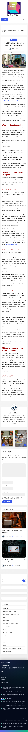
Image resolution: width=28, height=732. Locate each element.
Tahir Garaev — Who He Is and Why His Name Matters (14, 724)
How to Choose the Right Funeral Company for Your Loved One (15, 721)
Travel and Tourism (7, 651)
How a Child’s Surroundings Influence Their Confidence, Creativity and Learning (14, 688)
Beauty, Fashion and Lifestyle (9, 611)
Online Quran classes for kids (11, 100)
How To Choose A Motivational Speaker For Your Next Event (14, 692)
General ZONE (6, 626)
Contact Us (3, 677)
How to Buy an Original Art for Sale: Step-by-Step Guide (14, 701)
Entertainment (6, 620)
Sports (4, 645)
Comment (5, 462)
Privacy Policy (4, 674)
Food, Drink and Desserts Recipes (10, 623)
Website (5, 492)
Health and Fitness (7, 629)
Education (13, 39)
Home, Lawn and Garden (8, 633)
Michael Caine (15, 48)
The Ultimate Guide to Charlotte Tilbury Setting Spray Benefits (13, 727)
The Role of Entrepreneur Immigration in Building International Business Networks (13, 703)
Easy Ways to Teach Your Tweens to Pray (11, 685)
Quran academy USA (11, 244)
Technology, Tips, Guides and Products (12, 648)
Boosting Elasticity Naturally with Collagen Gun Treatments (15, 723)
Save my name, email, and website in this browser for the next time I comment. (12, 498)
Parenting (5, 639)
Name (4, 480)
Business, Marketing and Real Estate (11, 614)
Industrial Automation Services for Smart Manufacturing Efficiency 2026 (14, 709)
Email (4, 486)
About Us (3, 679)
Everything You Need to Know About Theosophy (12, 690)
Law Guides (5, 636)
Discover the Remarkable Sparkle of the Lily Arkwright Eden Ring (14, 695)
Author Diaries (14, 15)
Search (4, 576)
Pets (4, 642)
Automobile (5, 608)
